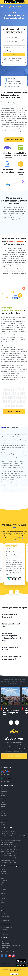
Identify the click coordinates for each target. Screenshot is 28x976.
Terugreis (10, 51)
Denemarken (5, 820)
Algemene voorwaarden (8, 941)
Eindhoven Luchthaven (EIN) (9, 849)
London (3, 894)
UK (1, 809)
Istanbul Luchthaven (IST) (8, 858)
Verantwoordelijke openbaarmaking (11, 945)
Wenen (3, 902)
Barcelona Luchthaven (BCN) (9, 856)
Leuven (3, 878)
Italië (2, 802)
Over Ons (3, 914)
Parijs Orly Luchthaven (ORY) (9, 838)
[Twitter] (6, 955)
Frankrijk (3, 793)
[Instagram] (13, 955)
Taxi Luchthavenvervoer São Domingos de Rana (11, 711)
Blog (2, 918)
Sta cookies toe (14, 974)
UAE (2, 811)
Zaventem (4, 871)
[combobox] (14, 37)
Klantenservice (5, 916)
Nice (2, 885)
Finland (3, 822)
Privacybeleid (5, 943)
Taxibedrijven (5, 934)
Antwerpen (4, 874)
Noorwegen (4, 815)
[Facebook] (2, 955)
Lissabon (3, 891)
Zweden (3, 818)
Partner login (4, 947)
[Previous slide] (11, 592)
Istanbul (3, 905)
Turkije (3, 824)
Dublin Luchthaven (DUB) (8, 851)
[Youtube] (9, 955)
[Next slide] (17, 592)
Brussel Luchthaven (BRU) (8, 831)
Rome (2, 896)
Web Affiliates (5, 932)
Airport (17, 6)
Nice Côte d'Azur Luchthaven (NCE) (11, 840)
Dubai (2, 907)
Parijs (2, 882)
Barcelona (4, 887)
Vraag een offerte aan (14, 139)
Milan (2, 900)
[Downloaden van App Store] (9, 2)
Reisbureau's (4, 930)
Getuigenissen (5, 920)
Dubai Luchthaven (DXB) (8, 860)
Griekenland (4, 804)
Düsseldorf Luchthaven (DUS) (9, 845)
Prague (3, 898)
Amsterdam (4, 880)
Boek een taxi (14, 411)
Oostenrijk (4, 813)
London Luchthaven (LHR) (8, 862)
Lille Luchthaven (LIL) (7, 842)
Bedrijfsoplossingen (6, 927)
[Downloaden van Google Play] (19, 2)
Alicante (3, 889)
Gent (2, 876)
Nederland (4, 791)
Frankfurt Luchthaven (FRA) (9, 847)
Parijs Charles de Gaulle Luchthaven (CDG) (13, 836)
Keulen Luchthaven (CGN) (8, 853)
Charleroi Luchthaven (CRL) (9, 833)
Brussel (3, 869)
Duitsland (3, 795)
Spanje (3, 798)
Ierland (3, 807)
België (2, 789)
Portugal (3, 428)
